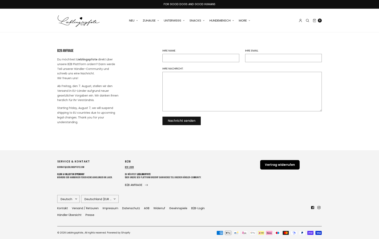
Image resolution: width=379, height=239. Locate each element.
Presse (89, 215)
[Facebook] (312, 207)
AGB (146, 208)
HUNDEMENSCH (220, 20)
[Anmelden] (300, 20)
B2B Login (129, 167)
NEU (131, 20)
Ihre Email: (252, 50)
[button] (136, 185)
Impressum (110, 208)
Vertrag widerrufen (280, 165)
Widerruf (159, 208)
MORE (243, 20)
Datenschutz (131, 208)
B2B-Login (198, 208)
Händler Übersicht (69, 215)
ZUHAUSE (149, 20)
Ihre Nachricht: (173, 68)
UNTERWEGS (172, 20)
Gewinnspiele (178, 208)
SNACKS (195, 20)
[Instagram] (319, 207)
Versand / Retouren (85, 208)
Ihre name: (169, 50)
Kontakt (62, 208)
